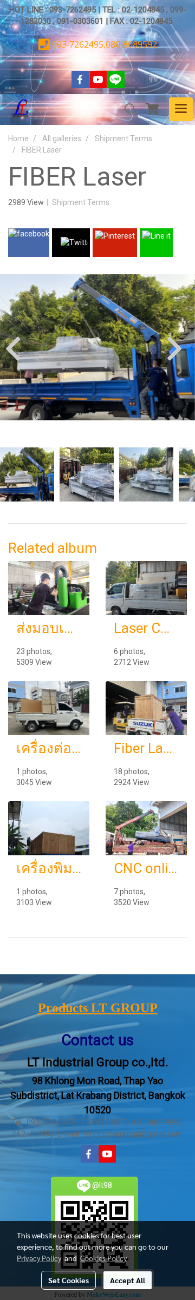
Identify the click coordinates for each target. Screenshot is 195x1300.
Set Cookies (68, 1280)
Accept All (127, 1280)
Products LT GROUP (98, 1008)
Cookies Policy (103, 1258)
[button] (127, 109)
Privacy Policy (39, 1258)
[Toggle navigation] (181, 109)
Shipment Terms (80, 202)
